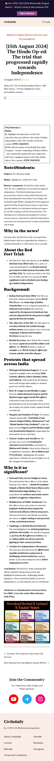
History (25, 79)
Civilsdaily (10, 21)
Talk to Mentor (27, 13)
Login (47, 22)
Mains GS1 (8, 85)
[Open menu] (43, 21)
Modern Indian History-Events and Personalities (27, 37)
